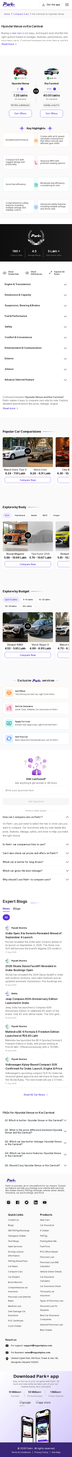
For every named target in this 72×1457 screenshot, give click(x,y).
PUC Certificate (15, 1320)
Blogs (11, 1225)
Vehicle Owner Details (51, 1271)
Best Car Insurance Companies (49, 1317)
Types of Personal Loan (51, 1301)
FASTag (43, 1236)
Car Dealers (14, 1277)
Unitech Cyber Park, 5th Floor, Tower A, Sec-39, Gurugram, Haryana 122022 (34, 1360)
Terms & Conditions (21, 1452)
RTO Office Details (49, 1251)
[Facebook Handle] (17, 1202)
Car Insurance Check (50, 1286)
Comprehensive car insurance (18, 1289)
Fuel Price (45, 1246)
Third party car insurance (47, 1293)
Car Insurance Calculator (47, 1279)
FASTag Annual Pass (18, 1261)
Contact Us (13, 1220)
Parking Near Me (48, 1241)
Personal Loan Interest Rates (19, 1299)
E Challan (44, 1230)
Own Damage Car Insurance (16, 1313)
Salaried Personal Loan (51, 1324)
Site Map (56, 1452)
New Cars (45, 1220)
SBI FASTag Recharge (18, 1230)
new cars (17, 33)
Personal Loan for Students (49, 1308)
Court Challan (14, 1326)
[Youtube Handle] (45, 1202)
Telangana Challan (17, 1236)
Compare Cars (21, 14)
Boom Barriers (15, 1282)
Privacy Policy (41, 1452)
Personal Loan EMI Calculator (49, 1264)
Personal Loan (47, 1257)
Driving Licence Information (15, 1253)
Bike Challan (46, 1330)
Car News (13, 1266)
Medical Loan (14, 1306)
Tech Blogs (13, 1241)
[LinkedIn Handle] (35, 1202)
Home (7, 14)
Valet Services (15, 1246)
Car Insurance (47, 1225)
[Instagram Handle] (8, 1202)
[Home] (9, 4)
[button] (36, 939)
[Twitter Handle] (26, 1202)
